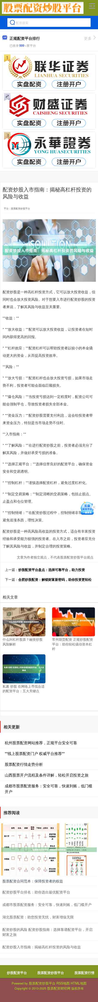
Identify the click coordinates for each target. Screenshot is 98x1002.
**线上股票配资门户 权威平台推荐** (35, 753)
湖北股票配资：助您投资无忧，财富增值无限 (38, 916)
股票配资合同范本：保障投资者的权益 (32, 880)
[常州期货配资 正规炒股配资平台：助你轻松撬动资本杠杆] (73, 621)
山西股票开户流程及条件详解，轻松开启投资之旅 (46, 775)
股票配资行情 (84, 972)
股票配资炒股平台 (50, 972)
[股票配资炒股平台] (42, 8)
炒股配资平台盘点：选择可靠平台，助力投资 (51, 569)
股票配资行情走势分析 (24, 764)
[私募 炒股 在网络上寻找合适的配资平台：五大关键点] (24, 668)
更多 (88, 38)
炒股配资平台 (17, 972)
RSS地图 (63, 983)
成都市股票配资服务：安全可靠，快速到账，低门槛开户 (47, 904)
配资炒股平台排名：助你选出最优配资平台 (36, 891)
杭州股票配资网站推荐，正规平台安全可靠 (41, 742)
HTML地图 (79, 983)
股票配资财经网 (58, 988)
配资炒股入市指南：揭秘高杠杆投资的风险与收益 (41, 946)
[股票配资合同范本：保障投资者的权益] (49, 849)
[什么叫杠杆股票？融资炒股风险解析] (24, 621)
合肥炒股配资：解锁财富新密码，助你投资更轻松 (55, 579)
